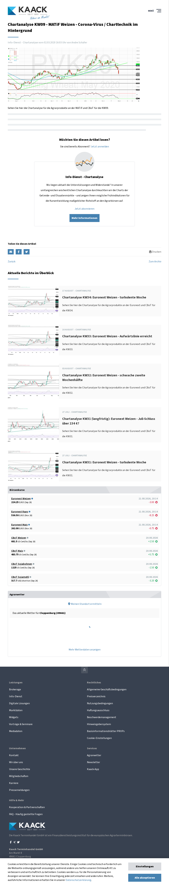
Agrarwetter (94, 755)
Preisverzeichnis (96, 696)
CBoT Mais (17, 551)
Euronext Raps (19, 511)
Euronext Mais (19, 525)
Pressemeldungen (19, 790)
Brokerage (15, 689)
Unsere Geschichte (19, 769)
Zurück (11, 261)
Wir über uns (16, 762)
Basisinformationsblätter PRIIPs (106, 731)
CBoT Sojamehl (20, 577)
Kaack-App (93, 769)
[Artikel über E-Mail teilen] (11, 251)
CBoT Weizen (18, 538)
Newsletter (93, 762)
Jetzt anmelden (100, 146)
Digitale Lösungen (19, 703)
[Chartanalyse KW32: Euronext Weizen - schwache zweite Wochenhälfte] (33, 381)
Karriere (13, 783)
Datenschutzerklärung (78, 880)
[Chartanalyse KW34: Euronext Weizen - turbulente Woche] (33, 301)
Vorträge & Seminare (21, 724)
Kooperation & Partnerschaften (27, 807)
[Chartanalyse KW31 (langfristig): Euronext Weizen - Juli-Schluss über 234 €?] (33, 424)
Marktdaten (15, 710)
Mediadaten (15, 731)
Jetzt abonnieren (84, 209)
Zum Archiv (155, 261)
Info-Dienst (15, 696)
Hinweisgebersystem (99, 724)
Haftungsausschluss (98, 710)
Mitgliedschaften (18, 776)
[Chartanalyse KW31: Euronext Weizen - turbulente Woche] (33, 466)
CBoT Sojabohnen (21, 564)
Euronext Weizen (21, 498)
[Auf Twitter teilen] (27, 251)
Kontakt (14, 755)
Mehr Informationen (84, 218)
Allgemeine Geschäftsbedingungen (106, 689)
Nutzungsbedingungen (100, 703)
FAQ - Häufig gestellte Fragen (26, 814)
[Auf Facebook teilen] (19, 251)
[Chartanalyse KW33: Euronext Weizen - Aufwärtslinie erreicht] (33, 340)
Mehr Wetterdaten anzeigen (85, 649)
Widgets (13, 717)
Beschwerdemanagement (101, 717)
